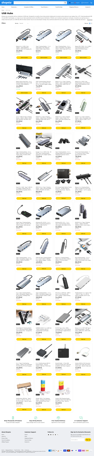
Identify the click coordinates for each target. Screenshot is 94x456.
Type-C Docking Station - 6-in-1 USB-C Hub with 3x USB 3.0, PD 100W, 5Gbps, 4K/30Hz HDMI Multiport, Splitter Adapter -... (23, 154)
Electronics (14, 7)
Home (3, 7)
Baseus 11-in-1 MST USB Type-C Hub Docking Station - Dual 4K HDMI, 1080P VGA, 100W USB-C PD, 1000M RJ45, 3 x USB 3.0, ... (83, 330)
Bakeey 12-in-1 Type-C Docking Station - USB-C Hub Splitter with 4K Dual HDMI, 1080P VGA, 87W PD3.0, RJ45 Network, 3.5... (63, 83)
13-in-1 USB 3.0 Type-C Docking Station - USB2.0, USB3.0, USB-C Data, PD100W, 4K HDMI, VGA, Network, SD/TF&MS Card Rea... (24, 119)
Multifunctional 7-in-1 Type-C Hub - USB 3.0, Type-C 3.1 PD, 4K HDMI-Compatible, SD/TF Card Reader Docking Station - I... (83, 295)
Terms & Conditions (6, 440)
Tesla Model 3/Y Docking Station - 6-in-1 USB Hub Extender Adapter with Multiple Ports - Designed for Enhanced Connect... (24, 330)
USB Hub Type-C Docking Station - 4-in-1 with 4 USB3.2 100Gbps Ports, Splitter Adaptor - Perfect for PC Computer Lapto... (44, 259)
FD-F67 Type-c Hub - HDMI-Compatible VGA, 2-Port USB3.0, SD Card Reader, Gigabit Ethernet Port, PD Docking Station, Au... (63, 330)
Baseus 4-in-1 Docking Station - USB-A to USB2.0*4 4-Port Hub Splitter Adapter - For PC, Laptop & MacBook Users (82, 189)
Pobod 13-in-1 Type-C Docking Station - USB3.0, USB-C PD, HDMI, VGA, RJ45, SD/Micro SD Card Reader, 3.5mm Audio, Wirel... (62, 119)
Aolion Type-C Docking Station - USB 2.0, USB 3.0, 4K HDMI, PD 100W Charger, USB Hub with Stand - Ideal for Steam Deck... (23, 224)
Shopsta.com (32, 452)
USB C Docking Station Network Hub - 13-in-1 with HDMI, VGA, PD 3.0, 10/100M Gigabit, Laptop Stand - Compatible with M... (43, 83)
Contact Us (87, 7)
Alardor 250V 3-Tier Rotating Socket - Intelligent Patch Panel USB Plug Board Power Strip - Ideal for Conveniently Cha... (43, 400)
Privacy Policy (5, 438)
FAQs (26, 436)
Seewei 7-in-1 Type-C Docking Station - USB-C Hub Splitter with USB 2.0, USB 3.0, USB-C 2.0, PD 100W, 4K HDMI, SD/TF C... (83, 119)
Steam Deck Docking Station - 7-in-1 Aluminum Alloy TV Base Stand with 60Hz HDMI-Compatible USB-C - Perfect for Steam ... (82, 154)
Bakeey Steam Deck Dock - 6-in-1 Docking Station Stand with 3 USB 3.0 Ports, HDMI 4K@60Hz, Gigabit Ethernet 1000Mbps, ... (24, 83)
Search (26, 434)
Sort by (16, 23)
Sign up (88, 440)
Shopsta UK (27, 452)
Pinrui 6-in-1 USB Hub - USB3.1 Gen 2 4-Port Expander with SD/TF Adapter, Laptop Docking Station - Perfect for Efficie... (63, 295)
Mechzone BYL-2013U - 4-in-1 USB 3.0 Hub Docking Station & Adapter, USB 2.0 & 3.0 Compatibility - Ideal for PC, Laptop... (43, 225)
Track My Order (58, 7)
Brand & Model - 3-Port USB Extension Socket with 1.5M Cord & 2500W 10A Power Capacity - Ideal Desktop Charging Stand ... (63, 365)
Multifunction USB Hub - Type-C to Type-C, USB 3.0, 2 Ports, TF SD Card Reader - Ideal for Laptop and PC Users (24, 400)
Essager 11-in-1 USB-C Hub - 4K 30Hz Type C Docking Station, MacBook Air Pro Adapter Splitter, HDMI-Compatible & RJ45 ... (44, 154)
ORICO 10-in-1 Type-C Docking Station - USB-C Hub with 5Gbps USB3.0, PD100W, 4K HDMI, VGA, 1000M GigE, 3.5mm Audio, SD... (44, 190)
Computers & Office (28, 7)
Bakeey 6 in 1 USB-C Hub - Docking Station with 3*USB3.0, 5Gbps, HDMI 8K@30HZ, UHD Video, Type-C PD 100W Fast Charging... (82, 84)
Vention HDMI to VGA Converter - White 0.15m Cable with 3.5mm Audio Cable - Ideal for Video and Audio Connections (83, 365)
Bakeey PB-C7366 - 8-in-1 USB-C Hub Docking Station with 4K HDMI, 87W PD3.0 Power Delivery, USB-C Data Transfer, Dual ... (83, 49)
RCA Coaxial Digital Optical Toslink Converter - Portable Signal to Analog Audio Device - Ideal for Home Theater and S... (63, 189)
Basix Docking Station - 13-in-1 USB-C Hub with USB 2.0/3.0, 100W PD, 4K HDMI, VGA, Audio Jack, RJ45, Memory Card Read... (83, 259)
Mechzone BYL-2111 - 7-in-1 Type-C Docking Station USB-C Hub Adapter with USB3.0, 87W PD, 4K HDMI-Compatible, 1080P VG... (63, 225)
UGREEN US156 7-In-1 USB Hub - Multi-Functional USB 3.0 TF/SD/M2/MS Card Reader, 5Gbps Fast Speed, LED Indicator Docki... (43, 330)
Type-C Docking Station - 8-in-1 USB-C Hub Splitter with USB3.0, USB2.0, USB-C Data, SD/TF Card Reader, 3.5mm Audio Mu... (63, 48)
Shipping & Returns (73, 7)
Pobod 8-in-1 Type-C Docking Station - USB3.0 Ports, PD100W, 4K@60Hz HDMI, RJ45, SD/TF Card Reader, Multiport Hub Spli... (44, 119)
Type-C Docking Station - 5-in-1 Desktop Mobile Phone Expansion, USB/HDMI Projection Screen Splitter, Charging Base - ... (63, 154)
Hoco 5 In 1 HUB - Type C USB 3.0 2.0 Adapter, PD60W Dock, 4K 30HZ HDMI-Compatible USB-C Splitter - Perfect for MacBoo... (24, 189)
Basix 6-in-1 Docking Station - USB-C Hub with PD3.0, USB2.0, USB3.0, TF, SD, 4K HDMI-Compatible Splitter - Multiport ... (63, 259)
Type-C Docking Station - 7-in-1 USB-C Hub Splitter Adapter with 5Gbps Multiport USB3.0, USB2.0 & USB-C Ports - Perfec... (44, 295)
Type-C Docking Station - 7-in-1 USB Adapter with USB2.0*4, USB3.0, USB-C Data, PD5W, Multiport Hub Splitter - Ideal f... (43, 48)
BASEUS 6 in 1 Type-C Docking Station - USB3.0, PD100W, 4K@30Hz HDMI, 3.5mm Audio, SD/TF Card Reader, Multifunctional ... (82, 225)
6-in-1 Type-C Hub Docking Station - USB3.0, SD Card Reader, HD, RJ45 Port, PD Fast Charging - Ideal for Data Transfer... (24, 365)
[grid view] (90, 23)
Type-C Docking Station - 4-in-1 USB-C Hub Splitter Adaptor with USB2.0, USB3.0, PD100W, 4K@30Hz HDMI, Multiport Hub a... (24, 260)
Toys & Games (44, 7)
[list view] (91, 23)
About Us (4, 436)
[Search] (65, 2)
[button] (74, 3)
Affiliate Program (5, 442)
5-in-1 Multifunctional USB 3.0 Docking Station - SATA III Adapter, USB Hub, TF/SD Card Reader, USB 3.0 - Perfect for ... (43, 365)
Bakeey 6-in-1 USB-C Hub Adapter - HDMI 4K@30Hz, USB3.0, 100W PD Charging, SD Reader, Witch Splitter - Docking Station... (23, 49)
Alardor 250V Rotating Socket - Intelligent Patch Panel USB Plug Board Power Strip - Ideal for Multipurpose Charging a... (63, 400)
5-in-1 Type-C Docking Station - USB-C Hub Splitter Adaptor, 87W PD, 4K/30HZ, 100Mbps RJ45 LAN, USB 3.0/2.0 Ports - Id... (24, 295)
